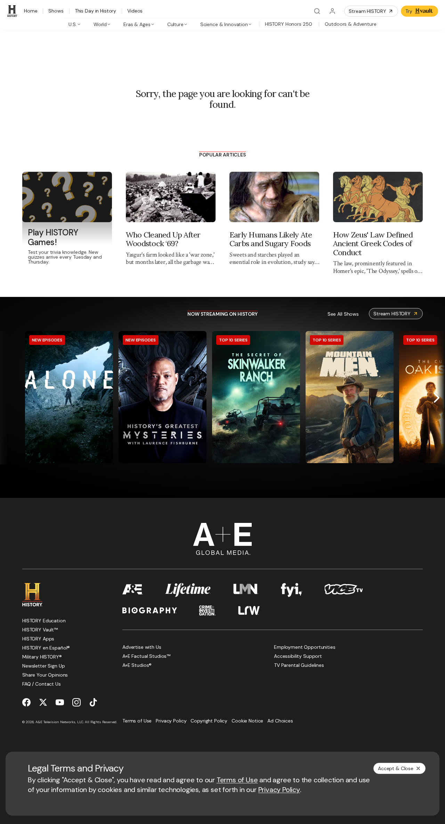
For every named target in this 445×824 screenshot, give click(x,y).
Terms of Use (237, 779)
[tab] (74, 24)
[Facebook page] (26, 702)
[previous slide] (8, 397)
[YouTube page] (60, 702)
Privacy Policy (279, 789)
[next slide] (436, 397)
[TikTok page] (93, 702)
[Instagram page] (76, 702)
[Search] (317, 11)
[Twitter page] (43, 702)
